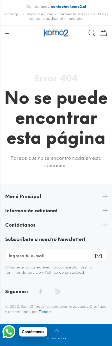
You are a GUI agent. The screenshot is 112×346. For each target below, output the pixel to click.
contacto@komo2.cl (68, 6)
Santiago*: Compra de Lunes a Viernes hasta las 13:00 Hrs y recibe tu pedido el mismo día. (56, 16)
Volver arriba (56, 338)
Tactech (46, 312)
